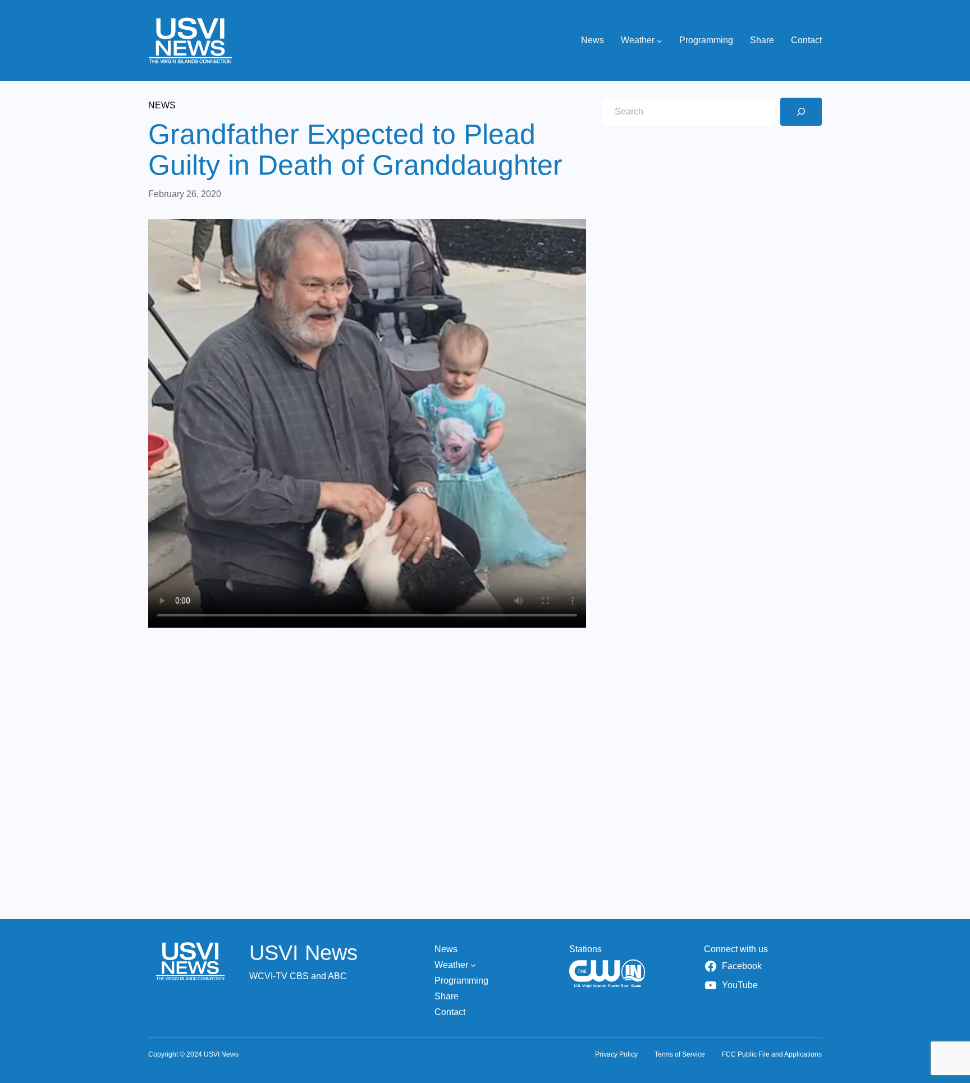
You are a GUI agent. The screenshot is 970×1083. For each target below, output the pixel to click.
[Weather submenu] (659, 40)
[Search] (801, 112)
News (162, 105)
